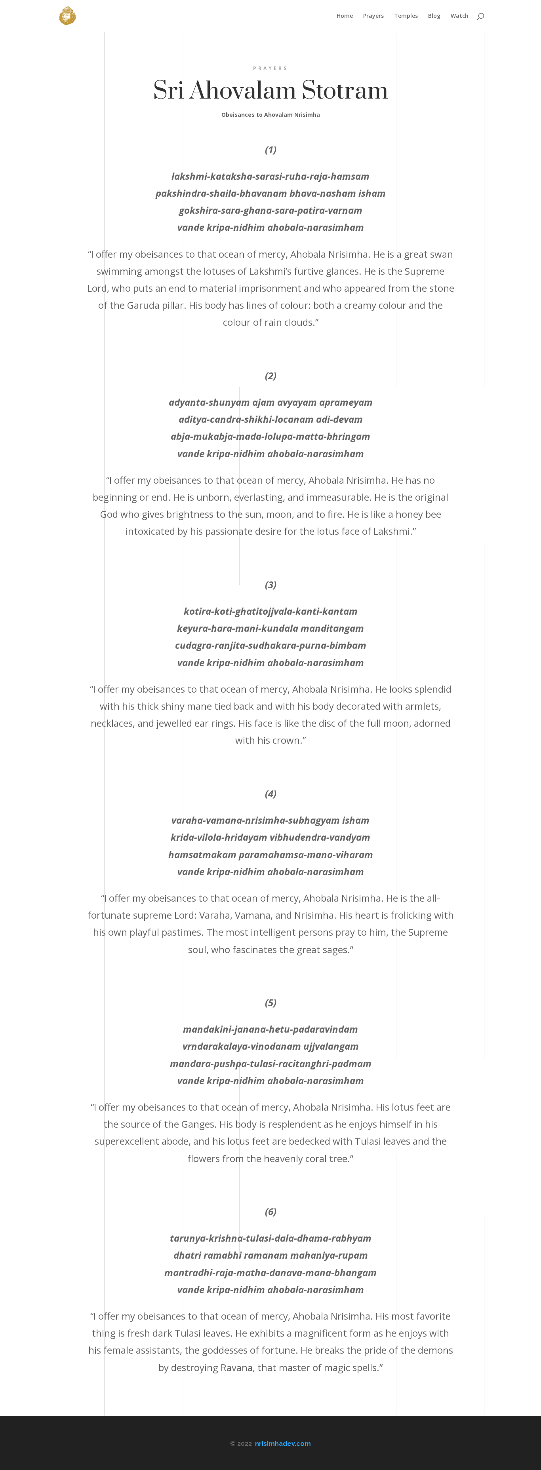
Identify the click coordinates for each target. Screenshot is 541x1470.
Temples (406, 16)
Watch (460, 16)
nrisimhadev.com (283, 1443)
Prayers (373, 16)
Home (345, 16)
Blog (434, 16)
